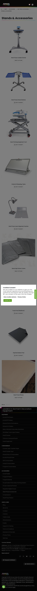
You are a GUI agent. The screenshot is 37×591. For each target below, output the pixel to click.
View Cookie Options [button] (9, 297)
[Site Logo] (6, 4)
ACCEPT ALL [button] (7, 300)
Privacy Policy (22, 297)
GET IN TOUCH (35, 294)
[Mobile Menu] (33, 4)
